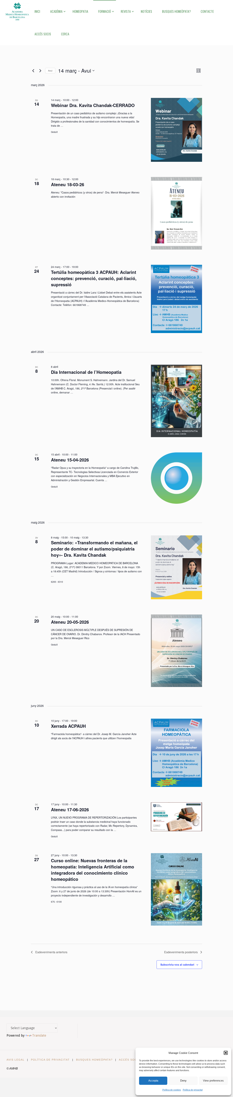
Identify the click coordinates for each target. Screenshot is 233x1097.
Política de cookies (171, 1090)
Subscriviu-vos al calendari (177, 964)
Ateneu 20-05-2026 (70, 622)
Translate (39, 1035)
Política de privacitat (193, 1090)
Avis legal (16, 1059)
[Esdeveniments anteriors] (33, 70)
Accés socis (129, 1059)
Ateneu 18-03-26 (67, 184)
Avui (50, 70)
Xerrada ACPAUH (68, 726)
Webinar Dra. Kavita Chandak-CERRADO (93, 105)
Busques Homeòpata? (94, 1059)
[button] (226, 1053)
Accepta (153, 1080)
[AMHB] (17, 11)
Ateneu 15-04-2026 (70, 460)
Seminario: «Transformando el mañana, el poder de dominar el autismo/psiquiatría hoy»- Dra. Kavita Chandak (94, 548)
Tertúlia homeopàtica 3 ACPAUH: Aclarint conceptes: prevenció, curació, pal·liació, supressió (94, 278)
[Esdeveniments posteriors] (40, 70)
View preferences (213, 1080)
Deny (183, 1080)
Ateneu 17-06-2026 (70, 809)
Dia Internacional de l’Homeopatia (86, 372)
